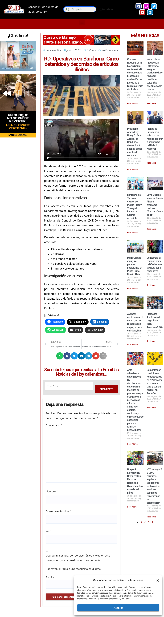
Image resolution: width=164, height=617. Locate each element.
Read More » (132, 103)
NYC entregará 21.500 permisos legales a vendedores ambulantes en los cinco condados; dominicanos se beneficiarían (154, 486)
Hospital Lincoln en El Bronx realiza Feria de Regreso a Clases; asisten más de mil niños (135, 481)
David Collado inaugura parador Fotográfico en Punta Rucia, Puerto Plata (134, 266)
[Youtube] (142, 12)
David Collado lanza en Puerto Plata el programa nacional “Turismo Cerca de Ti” (155, 204)
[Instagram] (146, 6)
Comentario (54, 425)
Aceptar (118, 607)
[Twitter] (154, 6)
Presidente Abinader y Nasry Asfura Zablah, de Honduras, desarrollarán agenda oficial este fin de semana (134, 142)
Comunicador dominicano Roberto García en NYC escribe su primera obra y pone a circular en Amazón (155, 381)
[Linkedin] (150, 12)
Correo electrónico (58, 511)
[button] (157, 580)
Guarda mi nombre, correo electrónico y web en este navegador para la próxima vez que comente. (78, 558)
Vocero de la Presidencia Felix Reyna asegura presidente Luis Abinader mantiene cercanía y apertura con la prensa (155, 74)
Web (48, 531)
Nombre (52, 491)
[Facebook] (138, 6)
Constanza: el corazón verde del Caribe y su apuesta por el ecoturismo (154, 264)
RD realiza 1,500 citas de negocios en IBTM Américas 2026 (155, 320)
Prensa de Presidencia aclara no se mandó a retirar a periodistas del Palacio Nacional (155, 138)
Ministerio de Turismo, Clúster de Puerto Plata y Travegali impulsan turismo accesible (134, 206)
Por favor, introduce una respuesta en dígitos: (73, 568)
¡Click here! (18, 35)
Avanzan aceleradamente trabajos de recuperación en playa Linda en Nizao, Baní (135, 322)
